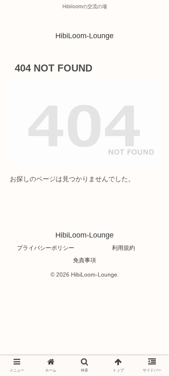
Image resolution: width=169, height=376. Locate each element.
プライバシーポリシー (45, 248)
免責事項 (84, 260)
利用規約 (123, 248)
